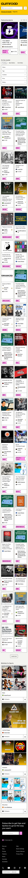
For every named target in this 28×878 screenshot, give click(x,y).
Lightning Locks (22, 449)
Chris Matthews (8, 807)
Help (17, 846)
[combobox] (12, 8)
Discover (4, 846)
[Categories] (25, 8)
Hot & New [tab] (20, 63)
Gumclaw (4, 859)
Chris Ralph (20, 323)
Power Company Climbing (8, 383)
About (3, 856)
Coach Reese (21, 261)
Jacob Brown (21, 107)
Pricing (4, 851)
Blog (3, 848)
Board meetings (20, 848)
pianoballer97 (7, 203)
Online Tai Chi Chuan (7, 259)
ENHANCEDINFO (8, 46)
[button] (25, 699)
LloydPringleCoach (22, 231)
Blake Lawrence (8, 642)
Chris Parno (20, 584)
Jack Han (6, 417)
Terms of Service (20, 851)
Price (3, 78)
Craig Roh (20, 169)
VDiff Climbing (21, 482)
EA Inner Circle (8, 288)
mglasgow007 (7, 770)
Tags (3, 71)
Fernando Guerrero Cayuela (20, 642)
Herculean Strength (8, 324)
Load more (14, 656)
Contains (4, 74)
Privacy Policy (19, 854)
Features (4, 854)
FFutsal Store (7, 107)
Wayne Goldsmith (6, 171)
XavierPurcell (7, 695)
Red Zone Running (20, 355)
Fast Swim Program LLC (7, 137)
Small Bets (4, 861)
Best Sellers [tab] (12, 63)
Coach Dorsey (8, 230)
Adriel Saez (7, 732)
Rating (3, 82)
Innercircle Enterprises (22, 202)
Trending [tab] (4, 63)
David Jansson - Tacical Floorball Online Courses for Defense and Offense (22, 141)
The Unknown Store (7, 452)
